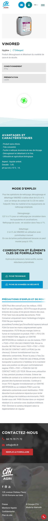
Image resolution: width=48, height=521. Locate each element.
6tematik (38, 507)
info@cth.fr (12, 444)
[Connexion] (29, 5)
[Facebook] (2, 487)
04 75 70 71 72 (14, 439)
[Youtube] (9, 487)
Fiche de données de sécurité (23, 284)
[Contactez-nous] (21, 5)
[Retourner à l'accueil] (6, 5)
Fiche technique (16, 276)
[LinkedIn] (6, 487)
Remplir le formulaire (17, 452)
